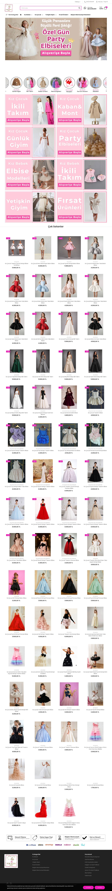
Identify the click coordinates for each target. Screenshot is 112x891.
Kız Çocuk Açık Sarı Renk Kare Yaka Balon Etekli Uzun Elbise (95, 635)
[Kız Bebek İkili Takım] (81, 174)
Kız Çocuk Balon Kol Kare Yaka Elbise (95, 339)
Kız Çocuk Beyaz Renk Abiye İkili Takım (16, 413)
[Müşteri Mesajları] (42, 84)
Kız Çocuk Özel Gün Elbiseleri (69, 411)
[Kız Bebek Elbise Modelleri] (30, 174)
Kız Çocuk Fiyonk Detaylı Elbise (95, 710)
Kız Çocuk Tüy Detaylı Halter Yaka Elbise (16, 486)
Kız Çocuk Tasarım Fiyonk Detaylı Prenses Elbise (69, 487)
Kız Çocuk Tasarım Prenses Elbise (69, 560)
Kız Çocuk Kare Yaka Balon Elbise (16, 560)
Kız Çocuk (38, 15)
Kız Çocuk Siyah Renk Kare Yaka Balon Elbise (17, 340)
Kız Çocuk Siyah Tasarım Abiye (17, 823)
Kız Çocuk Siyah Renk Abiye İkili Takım (95, 377)
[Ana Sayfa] (21, 14)
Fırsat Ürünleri (63, 15)
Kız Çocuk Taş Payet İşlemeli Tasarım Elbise (17, 748)
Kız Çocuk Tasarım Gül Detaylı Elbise (69, 634)
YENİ (8, 238)
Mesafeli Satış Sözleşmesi (92, 857)
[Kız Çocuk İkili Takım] (30, 109)
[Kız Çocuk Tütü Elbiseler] (82, 84)
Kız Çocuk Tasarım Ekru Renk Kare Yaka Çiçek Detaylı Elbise (95, 561)
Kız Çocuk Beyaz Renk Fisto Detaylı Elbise (69, 786)
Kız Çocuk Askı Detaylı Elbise (95, 785)
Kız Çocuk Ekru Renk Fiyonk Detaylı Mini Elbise (16, 710)
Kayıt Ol (106, 1)
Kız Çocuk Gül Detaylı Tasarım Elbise (43, 450)
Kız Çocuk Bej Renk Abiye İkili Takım (69, 377)
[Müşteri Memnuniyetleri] (29, 84)
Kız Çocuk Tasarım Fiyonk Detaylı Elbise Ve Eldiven (16, 264)
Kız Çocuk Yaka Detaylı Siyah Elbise (43, 710)
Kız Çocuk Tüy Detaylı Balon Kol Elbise (69, 450)
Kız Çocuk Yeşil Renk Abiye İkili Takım (16, 377)
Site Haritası (88, 873)
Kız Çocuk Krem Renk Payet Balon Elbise (43, 263)
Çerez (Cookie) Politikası (92, 870)
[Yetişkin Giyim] (95, 84)
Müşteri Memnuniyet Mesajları (40, 870)
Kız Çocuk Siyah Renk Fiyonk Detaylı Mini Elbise (95, 673)
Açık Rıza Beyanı (89, 859)
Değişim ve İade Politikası (92, 865)
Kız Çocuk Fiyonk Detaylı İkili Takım (69, 339)
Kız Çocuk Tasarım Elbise (95, 413)
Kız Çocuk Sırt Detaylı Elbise (43, 785)
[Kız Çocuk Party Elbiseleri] (81, 142)
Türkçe (77, 2)
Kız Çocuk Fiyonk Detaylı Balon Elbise (69, 263)
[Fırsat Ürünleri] (81, 206)
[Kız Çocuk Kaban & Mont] (16, 84)
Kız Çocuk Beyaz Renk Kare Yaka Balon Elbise (95, 302)
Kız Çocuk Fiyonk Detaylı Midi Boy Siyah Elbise (69, 673)
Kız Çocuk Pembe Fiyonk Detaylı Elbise (95, 450)
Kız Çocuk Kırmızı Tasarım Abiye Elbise (43, 823)
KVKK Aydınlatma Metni (91, 862)
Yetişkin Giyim (50, 15)
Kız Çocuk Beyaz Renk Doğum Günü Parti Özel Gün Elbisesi (69, 823)
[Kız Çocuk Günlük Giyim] (30, 142)
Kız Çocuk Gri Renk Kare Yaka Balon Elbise (95, 264)
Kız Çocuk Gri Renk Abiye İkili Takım (43, 377)
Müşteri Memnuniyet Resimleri (80, 15)
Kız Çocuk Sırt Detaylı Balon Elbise (16, 598)
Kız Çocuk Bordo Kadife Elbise (69, 413)
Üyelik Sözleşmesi (90, 867)
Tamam (99, 887)
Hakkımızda (88, 875)
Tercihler (88, 887)
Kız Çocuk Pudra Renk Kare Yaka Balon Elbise (69, 302)
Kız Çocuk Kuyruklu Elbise (16, 785)
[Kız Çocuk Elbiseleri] (69, 84)
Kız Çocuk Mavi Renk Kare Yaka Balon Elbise (43, 302)
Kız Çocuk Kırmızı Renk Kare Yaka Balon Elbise (16, 302)
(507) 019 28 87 (90, 2)
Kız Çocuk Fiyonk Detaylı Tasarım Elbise (16, 450)
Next (105, 46)
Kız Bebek (27, 15)
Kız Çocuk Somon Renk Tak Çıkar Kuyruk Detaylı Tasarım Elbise (16, 673)
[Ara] (79, 8)
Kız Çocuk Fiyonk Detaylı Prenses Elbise (42, 598)
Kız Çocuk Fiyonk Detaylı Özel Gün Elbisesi (43, 413)
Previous (6, 46)
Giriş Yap (100, 1)
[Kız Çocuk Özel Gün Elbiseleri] (56, 84)
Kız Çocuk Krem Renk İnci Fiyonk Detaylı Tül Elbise (43, 673)
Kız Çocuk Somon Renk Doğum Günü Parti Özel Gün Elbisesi (95, 748)
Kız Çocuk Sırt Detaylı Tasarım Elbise (69, 710)
